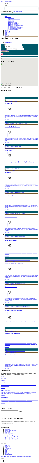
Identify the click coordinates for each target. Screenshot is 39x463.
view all (2, 95)
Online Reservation (8, 454)
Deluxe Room (11, 21)
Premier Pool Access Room (13, 23)
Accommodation (8, 17)
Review (6, 34)
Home (6, 16)
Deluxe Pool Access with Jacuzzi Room (15, 25)
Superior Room (11, 18)
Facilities (6, 30)
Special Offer (7, 32)
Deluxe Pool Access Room (13, 24)
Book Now (7, 36)
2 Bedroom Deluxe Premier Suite (14, 28)
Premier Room (11, 20)
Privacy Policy (7, 445)
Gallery (6, 33)
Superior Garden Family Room (14, 19)
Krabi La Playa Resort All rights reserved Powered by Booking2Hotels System (16, 456)
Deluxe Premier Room (12, 22)
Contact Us (7, 35)
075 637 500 (5, 1)
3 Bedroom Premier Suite (13, 29)
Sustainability (7, 31)
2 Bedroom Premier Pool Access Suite (15, 27)
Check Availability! (5, 51)
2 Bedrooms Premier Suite (13, 26)
